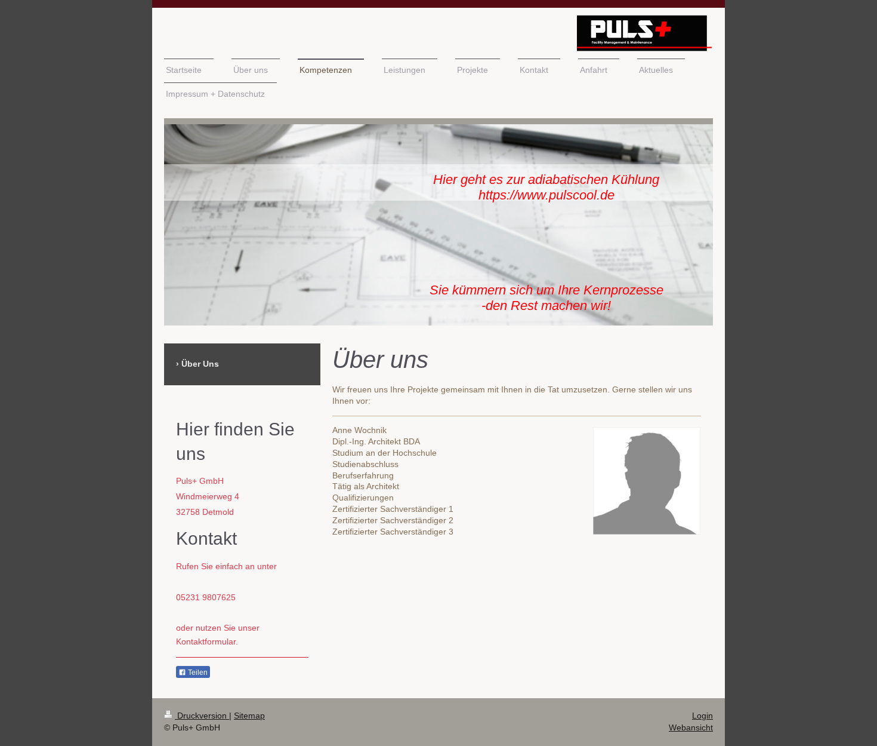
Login (702, 715)
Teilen (197, 672)
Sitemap (249, 715)
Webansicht (691, 727)
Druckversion (202, 715)
